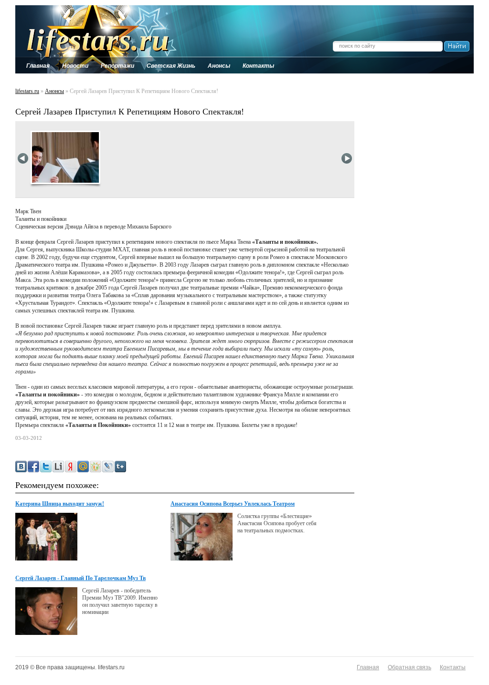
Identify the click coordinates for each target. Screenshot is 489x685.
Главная (368, 667)
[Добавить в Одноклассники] (95, 466)
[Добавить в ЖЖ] (108, 466)
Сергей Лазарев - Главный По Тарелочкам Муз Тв (80, 578)
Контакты (453, 667)
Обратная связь (409, 667)
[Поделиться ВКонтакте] (21, 466)
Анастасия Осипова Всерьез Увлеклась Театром (232, 503)
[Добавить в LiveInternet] (58, 466)
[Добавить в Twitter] (46, 466)
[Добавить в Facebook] (33, 466)
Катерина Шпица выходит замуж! (59, 503)
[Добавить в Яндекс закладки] (70, 466)
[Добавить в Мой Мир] (83, 466)
